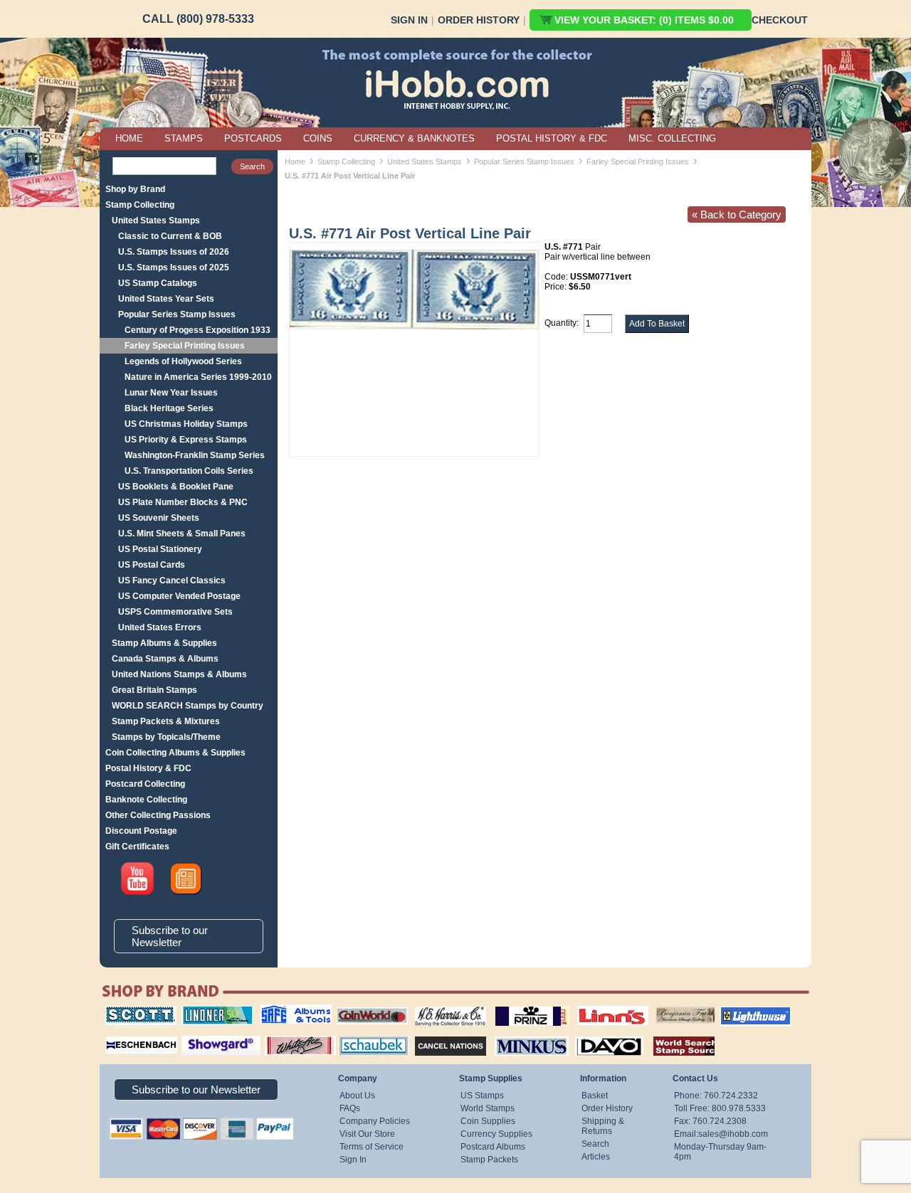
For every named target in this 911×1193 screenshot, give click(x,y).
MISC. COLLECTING (672, 138)
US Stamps (482, 1096)
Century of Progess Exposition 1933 (197, 330)
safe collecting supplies (281, 1011)
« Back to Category (736, 214)
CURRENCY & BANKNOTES (414, 138)
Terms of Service (371, 1147)
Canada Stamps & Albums (165, 659)
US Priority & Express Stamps (186, 440)
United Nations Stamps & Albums (179, 674)
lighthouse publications (738, 1011)
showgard (196, 1034)
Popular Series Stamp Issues (177, 314)
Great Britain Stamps (154, 690)
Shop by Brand (135, 189)
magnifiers (120, 1034)
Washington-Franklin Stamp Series (195, 455)
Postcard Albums (492, 1147)
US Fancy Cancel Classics (172, 580)
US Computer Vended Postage (179, 596)
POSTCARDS (253, 138)
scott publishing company (130, 1011)
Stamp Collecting (139, 205)
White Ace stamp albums (285, 1039)
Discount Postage (141, 831)
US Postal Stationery (160, 549)
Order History (479, 20)
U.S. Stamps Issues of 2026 (173, 252)
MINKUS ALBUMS (519, 1034)
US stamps (659, 1006)
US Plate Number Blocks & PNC (183, 502)
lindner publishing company (211, 1011)
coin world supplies (367, 1006)
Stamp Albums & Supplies (164, 643)
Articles (595, 1157)
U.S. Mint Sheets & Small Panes (182, 534)
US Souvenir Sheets (158, 518)
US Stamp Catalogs (157, 283)
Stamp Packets (489, 1160)
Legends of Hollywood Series (183, 361)
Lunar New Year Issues (171, 393)
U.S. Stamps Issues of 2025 (173, 267)
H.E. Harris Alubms (443, 1006)
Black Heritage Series (169, 408)
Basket (594, 1096)
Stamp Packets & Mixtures (166, 721)
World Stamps (487, 1108)
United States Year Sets (166, 299)
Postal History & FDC (148, 768)
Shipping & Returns (602, 1126)
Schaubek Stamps (365, 1034)
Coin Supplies (487, 1121)
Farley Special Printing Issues (185, 346)
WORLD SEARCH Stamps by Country (187, 706)
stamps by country (672, 1034)
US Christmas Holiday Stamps (186, 424)
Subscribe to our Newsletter (170, 936)
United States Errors (159, 627)
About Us (357, 1096)
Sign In (409, 20)
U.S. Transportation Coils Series (189, 471)
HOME (129, 138)
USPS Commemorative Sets (175, 612)
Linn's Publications (597, 1006)
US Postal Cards (151, 565)
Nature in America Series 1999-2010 (198, 377)
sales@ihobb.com (733, 1134)
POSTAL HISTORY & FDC (551, 138)
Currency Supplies (496, 1134)
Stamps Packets (438, 1034)
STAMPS (183, 138)
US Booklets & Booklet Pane (175, 487)
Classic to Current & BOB (170, 236)
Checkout (780, 20)
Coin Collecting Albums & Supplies (175, 753)
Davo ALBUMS (589, 1034)
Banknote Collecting (146, 800)
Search (595, 1144)
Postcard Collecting (145, 784)
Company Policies (374, 1121)
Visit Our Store (367, 1134)
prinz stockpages (516, 1006)
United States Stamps (156, 221)
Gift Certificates (137, 847)
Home (295, 161)
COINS (317, 138)
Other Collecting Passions (158, 815)
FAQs (349, 1108)
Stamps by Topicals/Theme (166, 737)
